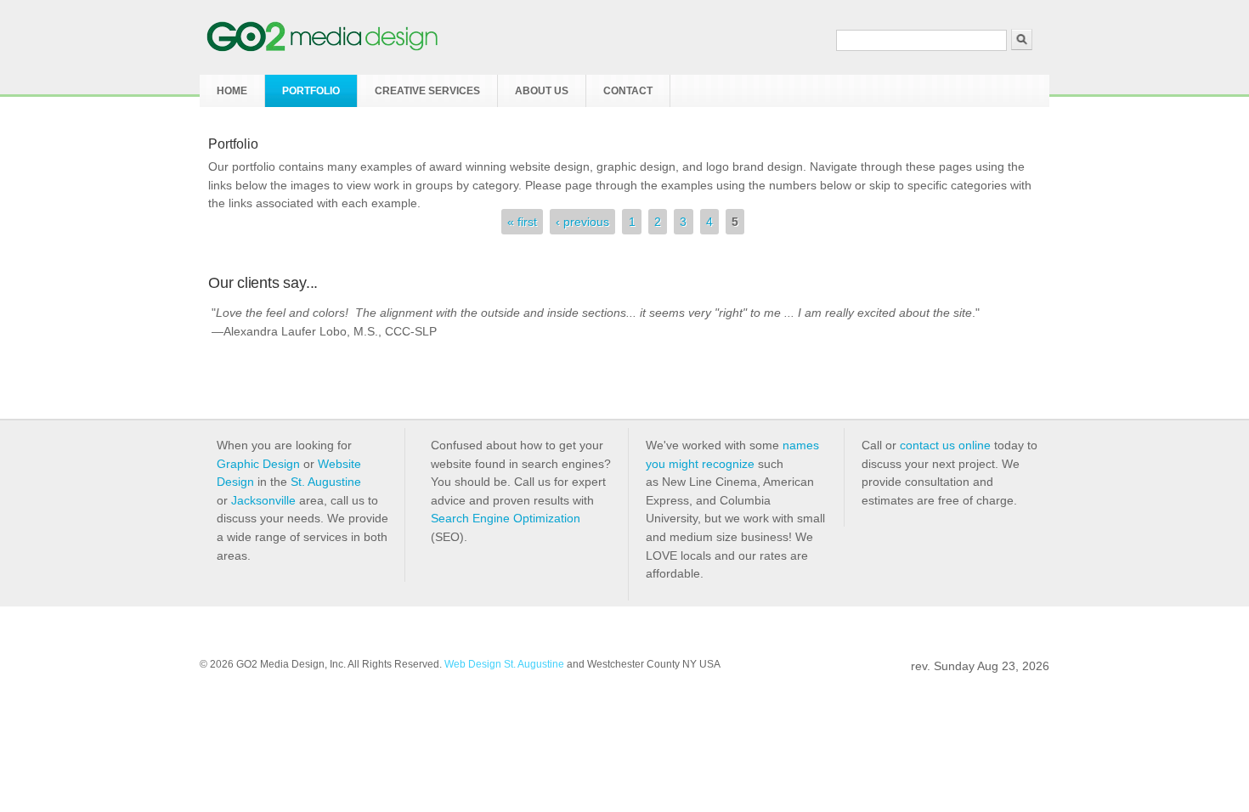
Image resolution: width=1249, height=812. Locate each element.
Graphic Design (258, 464)
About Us (541, 91)
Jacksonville (263, 500)
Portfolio (311, 91)
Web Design (472, 664)
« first (522, 221)
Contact (628, 91)
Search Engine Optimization (505, 518)
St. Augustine (326, 481)
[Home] (323, 47)
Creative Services (427, 91)
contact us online (945, 445)
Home (232, 91)
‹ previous (582, 221)
